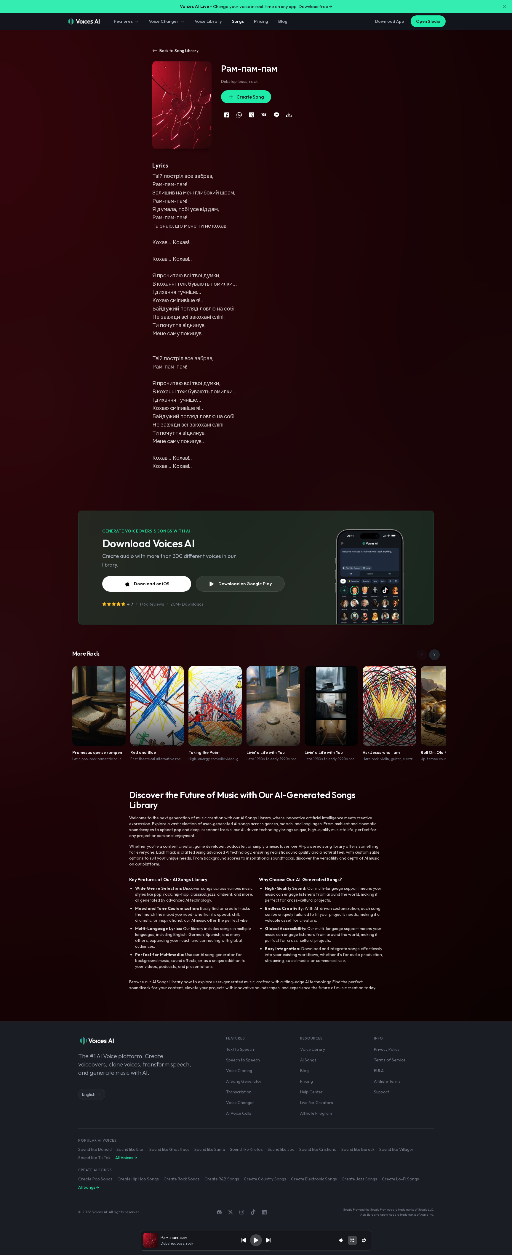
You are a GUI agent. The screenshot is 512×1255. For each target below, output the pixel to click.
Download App (389, 21)
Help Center (311, 1092)
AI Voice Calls (238, 1113)
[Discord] (219, 1212)
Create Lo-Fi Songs (400, 1179)
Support (381, 1092)
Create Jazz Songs (359, 1179)
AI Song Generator (244, 1081)
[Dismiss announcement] (504, 6)
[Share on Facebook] (226, 114)
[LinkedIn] (264, 1212)
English (88, 1094)
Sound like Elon (130, 1149)
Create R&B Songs (221, 1179)
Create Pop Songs (95, 1179)
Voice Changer (164, 21)
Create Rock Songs (182, 1179)
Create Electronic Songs (314, 1179)
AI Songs (308, 1060)
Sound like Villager (396, 1149)
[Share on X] (251, 114)
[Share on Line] (276, 114)
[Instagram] (242, 1212)
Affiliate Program (316, 1113)
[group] (256, 1251)
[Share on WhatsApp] (239, 114)
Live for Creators (316, 1102)
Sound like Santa (209, 1149)
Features (123, 21)
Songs (238, 21)
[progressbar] (256, 1251)
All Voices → (126, 1157)
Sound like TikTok (94, 1157)
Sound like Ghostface (169, 1149)
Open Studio (428, 21)
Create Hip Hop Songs (138, 1179)
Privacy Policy (386, 1049)
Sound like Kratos (246, 1149)
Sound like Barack (358, 1149)
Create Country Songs (265, 1179)
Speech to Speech (243, 1060)
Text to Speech (240, 1049)
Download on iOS (151, 583)
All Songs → (88, 1187)
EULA (379, 1070)
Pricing (261, 21)
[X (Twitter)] (230, 1212)
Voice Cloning (239, 1070)
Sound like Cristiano (318, 1149)
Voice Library (208, 21)
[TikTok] (253, 1212)
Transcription (239, 1092)
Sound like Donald (95, 1149)
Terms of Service (390, 1060)
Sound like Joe (281, 1149)
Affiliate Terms (387, 1081)
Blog (282, 21)
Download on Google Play (245, 583)
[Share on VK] (264, 114)
